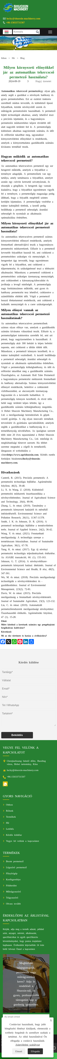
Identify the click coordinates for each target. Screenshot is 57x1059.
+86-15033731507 (15, 22)
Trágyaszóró (12, 897)
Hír (13, 58)
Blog (22, 58)
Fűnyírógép (11, 873)
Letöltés (10, 828)
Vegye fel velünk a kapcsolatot (22, 841)
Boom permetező (15, 861)
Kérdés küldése (14, 835)
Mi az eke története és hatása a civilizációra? (24, 635)
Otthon (9, 804)
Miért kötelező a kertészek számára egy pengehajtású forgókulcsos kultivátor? (28, 626)
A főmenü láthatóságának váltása (50, 31)
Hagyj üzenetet (43, 81)
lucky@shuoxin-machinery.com (23, 18)
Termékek (11, 816)
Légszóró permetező (16, 867)
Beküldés (17, 735)
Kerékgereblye (13, 879)
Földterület (11, 885)
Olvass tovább (13, 903)
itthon (3, 58)
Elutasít (18, 1051)
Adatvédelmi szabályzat (27, 1044)
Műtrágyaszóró (13, 891)
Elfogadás (35, 1051)
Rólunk (9, 810)
